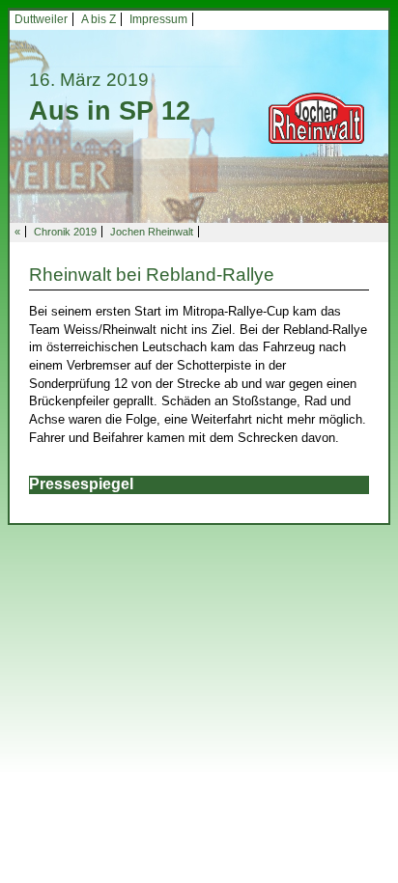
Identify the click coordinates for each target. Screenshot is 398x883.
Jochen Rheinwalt (151, 231)
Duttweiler (41, 19)
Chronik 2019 (65, 231)
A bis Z (98, 19)
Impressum (158, 19)
